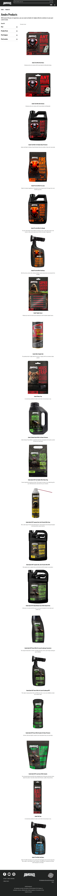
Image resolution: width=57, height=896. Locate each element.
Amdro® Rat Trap (38, 816)
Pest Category (4, 35)
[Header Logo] (7, 4)
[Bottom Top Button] (53, 894)
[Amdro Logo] (28, 875)
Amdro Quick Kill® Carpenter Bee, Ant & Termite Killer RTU (38, 564)
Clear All (3, 23)
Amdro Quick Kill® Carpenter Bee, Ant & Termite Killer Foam (38, 522)
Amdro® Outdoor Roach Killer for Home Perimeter (38, 437)
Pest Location (4, 39)
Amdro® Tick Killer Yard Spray (38, 857)
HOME (2, 9)
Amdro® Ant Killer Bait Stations (38, 103)
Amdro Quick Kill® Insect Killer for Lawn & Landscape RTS (38, 690)
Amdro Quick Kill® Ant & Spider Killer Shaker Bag (38, 480)
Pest (2, 27)
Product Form (4, 31)
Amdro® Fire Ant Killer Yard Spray (38, 270)
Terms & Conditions (10, 878)
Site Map (4, 878)
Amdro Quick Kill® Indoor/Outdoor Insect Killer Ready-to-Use (38, 605)
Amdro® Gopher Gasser (38, 313)
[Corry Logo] (51, 875)
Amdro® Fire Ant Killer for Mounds (38, 228)
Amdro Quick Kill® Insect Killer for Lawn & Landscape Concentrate (38, 648)
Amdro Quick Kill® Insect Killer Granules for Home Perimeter (38, 733)
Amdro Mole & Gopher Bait (38, 354)
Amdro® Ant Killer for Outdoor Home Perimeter (38, 145)
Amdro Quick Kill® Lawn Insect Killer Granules (38, 774)
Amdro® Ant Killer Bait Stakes (38, 62)
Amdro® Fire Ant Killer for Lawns (38, 186)
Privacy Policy (6, 881)
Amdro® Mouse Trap (38, 396)
